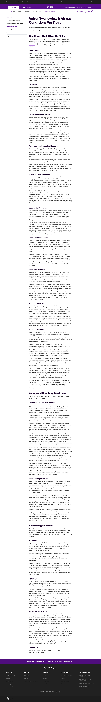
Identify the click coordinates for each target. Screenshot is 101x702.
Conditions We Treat (50, 11)
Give (89, 7)
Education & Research (26, 7)
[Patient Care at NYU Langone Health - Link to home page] (50, 6)
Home (19, 11)
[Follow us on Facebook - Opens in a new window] (47, 691)
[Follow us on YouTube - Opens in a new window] (56, 691)
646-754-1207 (53, 650)
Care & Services (28, 11)
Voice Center (38, 11)
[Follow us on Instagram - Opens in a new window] (53, 691)
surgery (31, 46)
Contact (85, 7)
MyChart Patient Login (69, 7)
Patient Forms (79, 7)
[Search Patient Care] (77, 11)
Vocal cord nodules (34, 53)
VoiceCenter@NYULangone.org (37, 652)
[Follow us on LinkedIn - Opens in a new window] (59, 691)
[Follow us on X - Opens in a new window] (50, 691)
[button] (92, 2)
